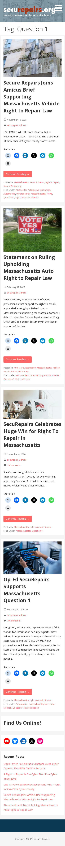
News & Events (37, 182)
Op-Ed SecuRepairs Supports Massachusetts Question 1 (26, 590)
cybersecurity (23, 193)
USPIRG (34, 197)
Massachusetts (21, 182)
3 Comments (13, 620)
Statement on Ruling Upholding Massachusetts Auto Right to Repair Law (29, 267)
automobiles (22, 375)
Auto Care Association (25, 367)
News (49, 193)
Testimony (16, 186)
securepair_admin (16, 125)
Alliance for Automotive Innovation (33, 189)
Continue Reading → (17, 174)
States (6, 186)
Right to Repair (22, 197)
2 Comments (13, 465)
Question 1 (8, 197)
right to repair (52, 182)
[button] (59, 6)
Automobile (9, 193)
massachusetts (38, 193)
